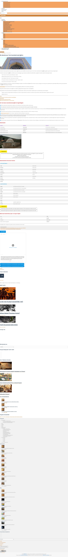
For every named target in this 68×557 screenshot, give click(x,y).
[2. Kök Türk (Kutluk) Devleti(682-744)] (34, 293)
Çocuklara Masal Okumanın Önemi (6, 515)
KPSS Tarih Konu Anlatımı (18, 416)
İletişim (2, 11)
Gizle (1, 96)
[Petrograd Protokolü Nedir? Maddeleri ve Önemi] (3, 410)
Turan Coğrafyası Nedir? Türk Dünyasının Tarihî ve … (10, 406)
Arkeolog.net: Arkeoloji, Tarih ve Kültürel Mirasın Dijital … (10, 401)
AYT (3, 416)
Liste (4, 42)
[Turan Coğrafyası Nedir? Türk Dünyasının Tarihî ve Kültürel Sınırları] (3, 405)
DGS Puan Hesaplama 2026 (6, 6)
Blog (2, 423)
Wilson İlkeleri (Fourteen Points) (10, 313)
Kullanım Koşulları (4, 9)
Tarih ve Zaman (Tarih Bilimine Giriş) (8, 21)
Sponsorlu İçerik (4, 427)
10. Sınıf (4, 438)
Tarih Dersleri (4, 20)
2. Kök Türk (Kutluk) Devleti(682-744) (11, 302)
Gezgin (4, 43)
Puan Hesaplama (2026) (5, 1)
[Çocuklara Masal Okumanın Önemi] (3, 514)
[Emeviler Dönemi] (3, 461)
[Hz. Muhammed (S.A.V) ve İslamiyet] (3, 470)
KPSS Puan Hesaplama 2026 (6, 2)
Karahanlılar (2, 86)
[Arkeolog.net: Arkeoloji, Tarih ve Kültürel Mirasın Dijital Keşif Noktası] (3, 400)
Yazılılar (3, 32)
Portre (4, 41)
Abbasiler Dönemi (4, 457)
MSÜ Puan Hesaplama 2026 (6, 7)
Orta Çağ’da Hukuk (4, 480)
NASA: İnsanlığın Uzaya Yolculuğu (6, 529)
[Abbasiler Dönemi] (3, 456)
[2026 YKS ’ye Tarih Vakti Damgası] (3, 500)
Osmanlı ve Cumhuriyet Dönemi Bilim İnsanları (12, 47)
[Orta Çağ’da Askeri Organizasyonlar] (3, 484)
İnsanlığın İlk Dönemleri (6, 22)
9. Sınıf (4, 441)
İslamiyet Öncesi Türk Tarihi (7, 25)
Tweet (1, 269)
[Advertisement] (23, 337)
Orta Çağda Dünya (6, 23)
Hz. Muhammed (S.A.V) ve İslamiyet (6, 471)
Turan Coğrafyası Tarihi (5, 48)
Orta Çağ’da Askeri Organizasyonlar (6, 485)
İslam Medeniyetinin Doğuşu (7, 24)
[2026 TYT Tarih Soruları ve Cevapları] (3, 505)
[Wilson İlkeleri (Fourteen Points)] (34, 308)
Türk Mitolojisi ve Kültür (5, 49)
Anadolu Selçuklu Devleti (7, 27)
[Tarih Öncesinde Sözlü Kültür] (34, 319)
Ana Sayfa (3, 19)
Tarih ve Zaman (5, 436)
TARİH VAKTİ (3, 552)
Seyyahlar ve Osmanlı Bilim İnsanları (10, 46)
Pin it (3, 269)
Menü (1, 17)
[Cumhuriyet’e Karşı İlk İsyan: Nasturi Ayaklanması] (3, 523)
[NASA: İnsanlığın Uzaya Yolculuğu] (3, 528)
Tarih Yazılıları (3, 437)
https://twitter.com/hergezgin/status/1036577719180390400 (10, 229)
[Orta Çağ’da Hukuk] (3, 479)
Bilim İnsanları (5, 44)
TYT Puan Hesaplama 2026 (6, 3)
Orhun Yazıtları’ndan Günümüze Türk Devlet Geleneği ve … (9, 510)
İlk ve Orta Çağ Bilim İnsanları (9, 45)
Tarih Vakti (1, 280)
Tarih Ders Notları (12, 416)
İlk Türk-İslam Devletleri (6, 26)
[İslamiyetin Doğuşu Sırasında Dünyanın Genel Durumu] (3, 475)
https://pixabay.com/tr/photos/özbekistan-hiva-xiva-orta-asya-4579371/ (13, 228)
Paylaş (1, 268)
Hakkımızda (3, 8)
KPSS (0, 416)
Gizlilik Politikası (4, 10)
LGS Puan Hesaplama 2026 (6, 5)
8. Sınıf (4, 440)
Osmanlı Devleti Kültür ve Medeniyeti (8, 28)
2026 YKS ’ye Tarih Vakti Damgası (6, 501)
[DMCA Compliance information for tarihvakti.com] (3, 551)
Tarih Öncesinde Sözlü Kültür (9, 325)
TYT (2, 416)
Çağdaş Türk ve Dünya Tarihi (7, 31)
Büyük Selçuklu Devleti (5, 113)
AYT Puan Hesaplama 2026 (6, 4)
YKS (4, 416)
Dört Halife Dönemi (4, 466)
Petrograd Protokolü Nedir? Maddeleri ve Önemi (9, 411)
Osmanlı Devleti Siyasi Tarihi (7, 29)
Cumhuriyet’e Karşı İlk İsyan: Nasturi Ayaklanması (8, 524)
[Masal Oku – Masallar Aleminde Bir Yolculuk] (3, 519)
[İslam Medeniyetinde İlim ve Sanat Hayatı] (3, 452)
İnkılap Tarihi (5, 30)
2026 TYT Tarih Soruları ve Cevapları (6, 506)
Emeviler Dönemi (4, 462)
